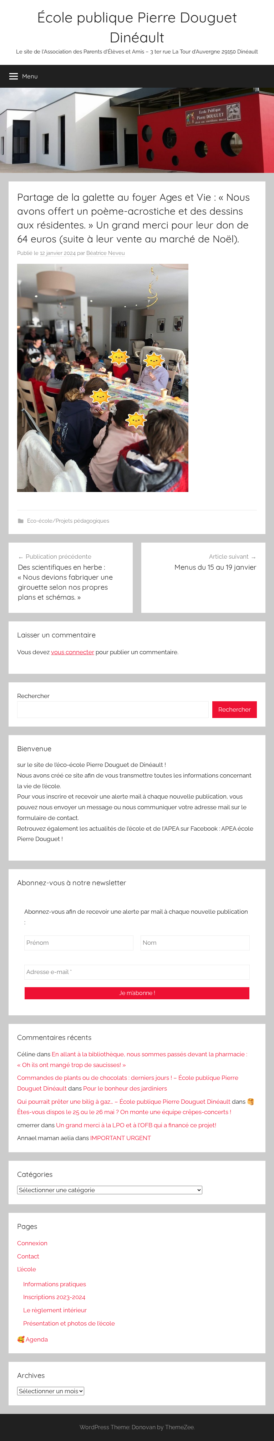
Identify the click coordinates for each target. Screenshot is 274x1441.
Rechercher (33, 695)
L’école (26, 1269)
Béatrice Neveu (105, 253)
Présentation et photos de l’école (69, 1323)
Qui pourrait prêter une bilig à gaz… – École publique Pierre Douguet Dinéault (123, 1101)
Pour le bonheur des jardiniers (125, 1088)
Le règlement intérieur (55, 1310)
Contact (28, 1256)
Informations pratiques (54, 1284)
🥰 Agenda (32, 1339)
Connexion (32, 1243)
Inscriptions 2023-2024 (54, 1297)
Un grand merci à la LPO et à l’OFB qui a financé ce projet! (136, 1125)
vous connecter (72, 652)
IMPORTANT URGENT (120, 1138)
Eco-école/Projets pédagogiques (68, 521)
